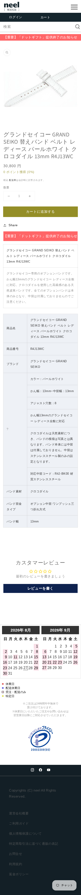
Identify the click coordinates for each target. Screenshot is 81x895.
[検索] (76, 27)
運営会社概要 (19, 813)
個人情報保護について (25, 833)
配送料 (12, 180)
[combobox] (40, 27)
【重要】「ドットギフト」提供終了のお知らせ (40, 37)
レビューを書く (40, 588)
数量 (6, 187)
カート (45, 17)
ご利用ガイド (19, 823)
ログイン (15, 17)
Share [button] (13, 225)
